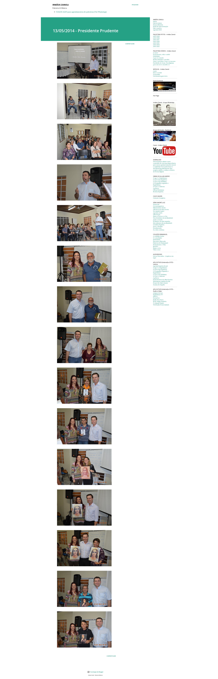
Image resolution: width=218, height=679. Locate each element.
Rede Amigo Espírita (159, 301)
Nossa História (158, 25)
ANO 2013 (156, 46)
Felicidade (156, 56)
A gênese (156, 188)
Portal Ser (156, 298)
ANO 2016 (156, 41)
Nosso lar (156, 204)
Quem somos (157, 23)
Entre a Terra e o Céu (160, 216)
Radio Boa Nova (158, 300)
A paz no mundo (158, 58)
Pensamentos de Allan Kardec (163, 279)
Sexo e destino (158, 226)
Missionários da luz (159, 208)
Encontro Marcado (159, 241)
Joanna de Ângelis (159, 285)
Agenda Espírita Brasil (160, 266)
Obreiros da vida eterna (161, 209)
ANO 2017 (156, 39)
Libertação (156, 214)
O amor (155, 53)
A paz (155, 71)
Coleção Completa (159, 198)
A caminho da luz (158, 236)
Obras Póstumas (158, 190)
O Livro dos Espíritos (160, 180)
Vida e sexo (156, 250)
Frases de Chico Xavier (160, 283)
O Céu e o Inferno (159, 186)
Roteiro (155, 246)
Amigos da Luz (158, 293)
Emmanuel (156, 239)
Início (155, 21)
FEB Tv (155, 296)
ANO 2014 (156, 45)
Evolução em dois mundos (161, 221)
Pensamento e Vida (159, 245)
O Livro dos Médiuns (160, 181)
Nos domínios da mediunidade (163, 218)
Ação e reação (157, 219)
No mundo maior (158, 211)
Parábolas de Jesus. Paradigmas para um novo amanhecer (163, 63)
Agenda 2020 (157, 30)
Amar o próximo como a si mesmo (164, 61)
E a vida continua (158, 230)
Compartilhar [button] (129, 44)
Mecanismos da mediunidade (162, 223)
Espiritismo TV (158, 294)
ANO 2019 (156, 36)
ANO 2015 (156, 43)
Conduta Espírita (158, 225)
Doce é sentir (157, 73)
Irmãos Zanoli (60, 4)
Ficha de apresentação (160, 26)
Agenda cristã (157, 213)
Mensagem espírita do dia (161, 281)
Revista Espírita (158, 191)
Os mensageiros (158, 206)
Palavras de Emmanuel (160, 243)
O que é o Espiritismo (160, 178)
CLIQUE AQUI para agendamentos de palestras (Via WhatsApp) (81, 12)
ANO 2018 (156, 38)
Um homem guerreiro (160, 76)
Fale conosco (157, 28)
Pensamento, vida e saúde (161, 54)
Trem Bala (156, 74)
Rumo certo (157, 248)
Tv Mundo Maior (158, 303)
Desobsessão (157, 228)
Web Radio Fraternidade (161, 305)
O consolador (157, 238)
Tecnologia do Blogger (96, 672)
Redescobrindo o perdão (161, 59)
